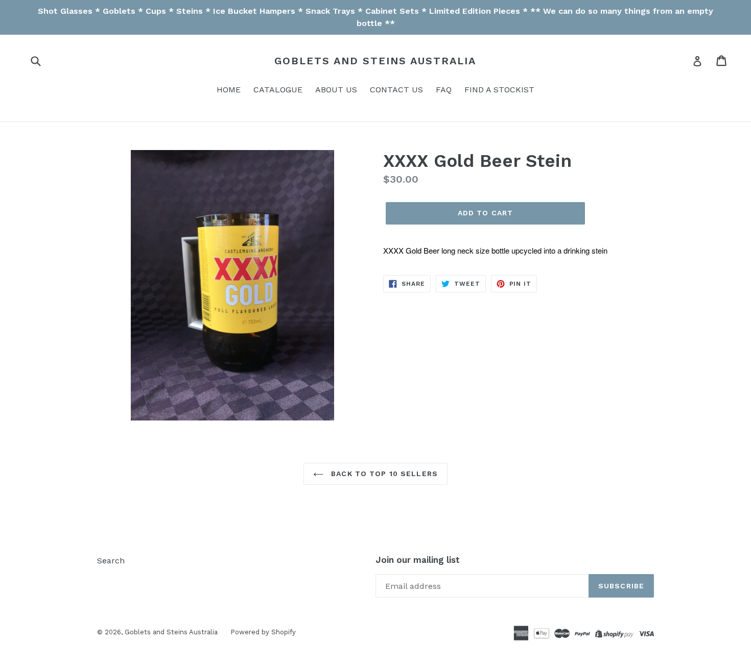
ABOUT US (336, 89)
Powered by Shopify (263, 632)
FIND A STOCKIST (499, 89)
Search (111, 560)
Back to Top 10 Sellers (383, 473)
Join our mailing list (417, 560)
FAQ (444, 89)
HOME (229, 89)
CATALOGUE (277, 89)
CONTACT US (396, 89)
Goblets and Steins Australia (375, 61)
